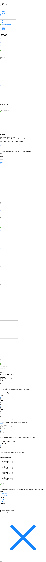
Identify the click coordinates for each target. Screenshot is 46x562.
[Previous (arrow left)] (0, 561)
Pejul (14, 510)
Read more (1, 382)
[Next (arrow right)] (1, 561)
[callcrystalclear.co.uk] (3, 24)
